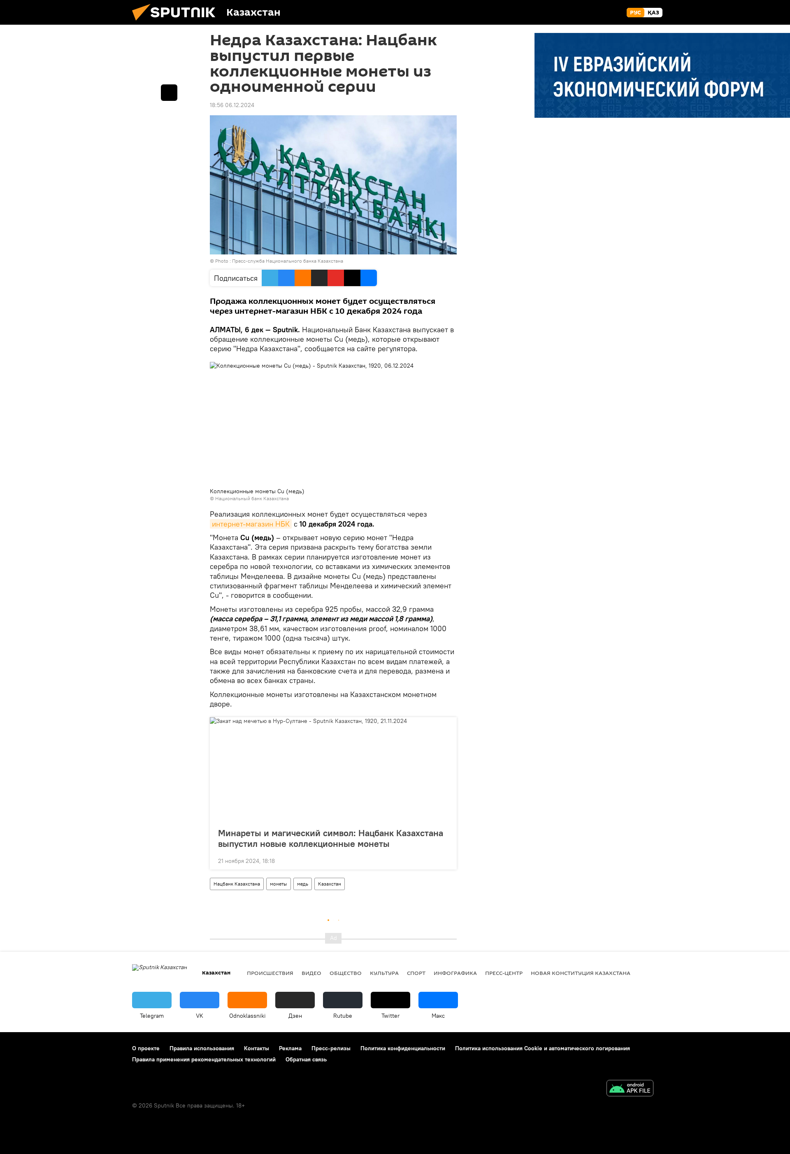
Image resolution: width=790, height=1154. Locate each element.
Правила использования (202, 1048)
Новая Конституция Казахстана (580, 973)
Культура (384, 973)
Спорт (416, 973)
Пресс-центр (504, 973)
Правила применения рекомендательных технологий (204, 1059)
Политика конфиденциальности (402, 1048)
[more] (444, 860)
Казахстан (329, 884)
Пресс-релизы (331, 1048)
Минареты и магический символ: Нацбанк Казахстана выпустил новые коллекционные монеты (330, 838)
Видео (311, 973)
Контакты (256, 1048)
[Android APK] (630, 1089)
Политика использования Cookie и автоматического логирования (542, 1048)
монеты (278, 884)
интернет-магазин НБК (251, 524)
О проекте (146, 1048)
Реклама (290, 1048)
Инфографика (455, 973)
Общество (346, 973)
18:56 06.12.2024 (232, 105)
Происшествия (270, 973)
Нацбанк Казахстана (237, 884)
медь (302, 884)
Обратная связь (306, 1059)
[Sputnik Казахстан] (177, 22)
